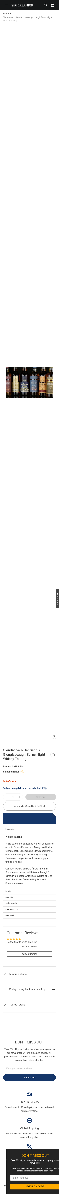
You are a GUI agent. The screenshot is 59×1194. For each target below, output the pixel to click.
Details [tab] (8, 891)
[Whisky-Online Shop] (22, 5)
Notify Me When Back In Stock (29, 806)
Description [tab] (10, 829)
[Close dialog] (56, 1151)
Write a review (29, 946)
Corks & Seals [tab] (11, 903)
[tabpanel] (29, 860)
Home (6, 13)
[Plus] (19, 797)
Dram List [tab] (9, 897)
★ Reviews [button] (57, 599)
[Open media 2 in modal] (29, 382)
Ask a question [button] (29, 954)
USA (37, 1031)
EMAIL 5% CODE (30, 1186)
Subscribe (29, 1077)
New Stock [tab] (9, 915)
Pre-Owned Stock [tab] (12, 909)
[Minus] (6, 797)
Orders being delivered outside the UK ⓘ (25, 788)
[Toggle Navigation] (6, 5)
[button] (46, 5)
